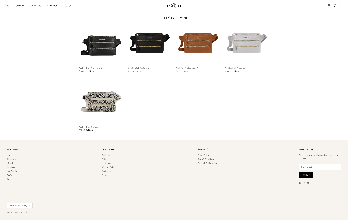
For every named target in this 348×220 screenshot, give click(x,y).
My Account (106, 163)
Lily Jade (14, 212)
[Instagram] (304, 183)
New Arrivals (12, 171)
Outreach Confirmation (207, 163)
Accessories (11, 167)
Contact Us (106, 171)
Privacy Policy (203, 155)
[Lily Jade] (174, 6)
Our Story (11, 175)
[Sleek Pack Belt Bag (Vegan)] (150, 43)
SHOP (7, 5)
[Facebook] (300, 183)
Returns (105, 175)
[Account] (328, 5)
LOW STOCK (51, 5)
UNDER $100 (35, 5)
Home (9, 155)
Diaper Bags (11, 159)
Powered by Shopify (24, 212)
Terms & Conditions (206, 159)
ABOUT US (66, 5)
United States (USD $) (18, 205)
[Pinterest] (308, 183)
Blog (8, 179)
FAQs (104, 159)
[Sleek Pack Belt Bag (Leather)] (101, 43)
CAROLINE (20, 5)
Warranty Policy (108, 167)
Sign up (306, 175)
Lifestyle (10, 163)
